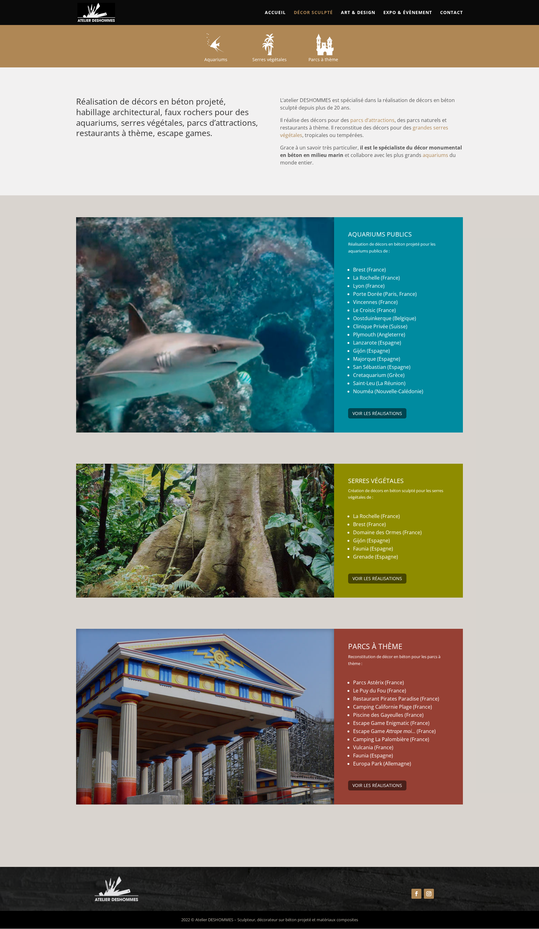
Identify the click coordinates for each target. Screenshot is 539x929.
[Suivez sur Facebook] (416, 894)
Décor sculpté (313, 12)
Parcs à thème (323, 59)
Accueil (275, 12)
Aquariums (215, 59)
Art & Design (358, 12)
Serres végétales (269, 59)
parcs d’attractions (372, 120)
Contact (451, 12)
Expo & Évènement (407, 12)
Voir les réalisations (377, 413)
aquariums (435, 155)
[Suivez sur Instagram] (429, 894)
